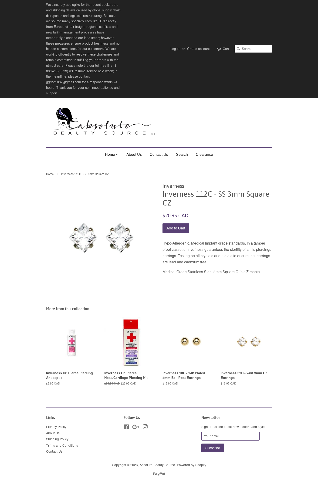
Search (182, 154)
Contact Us (159, 154)
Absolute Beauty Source (157, 464)
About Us (134, 154)
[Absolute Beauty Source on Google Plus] (135, 427)
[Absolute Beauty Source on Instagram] (145, 427)
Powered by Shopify (191, 464)
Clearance (204, 154)
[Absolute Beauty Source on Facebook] (126, 427)
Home (110, 154)
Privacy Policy (56, 426)
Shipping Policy (57, 439)
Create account (198, 48)
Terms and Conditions (62, 445)
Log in (174, 48)
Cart (226, 48)
